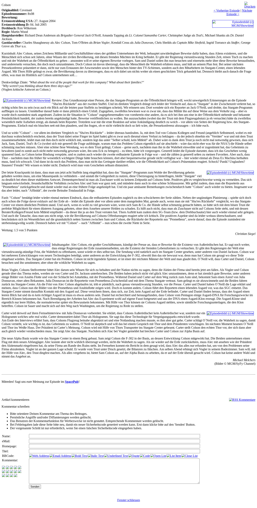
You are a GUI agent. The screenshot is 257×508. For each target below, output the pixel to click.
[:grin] (7, 468)
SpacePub (72, 381)
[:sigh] (19, 472)
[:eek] (7, 472)
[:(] (11, 476)
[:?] (3, 476)
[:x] (15, 476)
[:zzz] (15, 472)
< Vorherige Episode (227, 10)
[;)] (11, 468)
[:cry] (7, 476)
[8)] (15, 468)
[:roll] (3, 472)
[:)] (3, 468)
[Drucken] (249, 4)
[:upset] (11, 472)
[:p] (19, 468)
